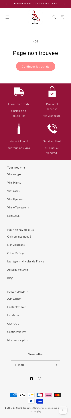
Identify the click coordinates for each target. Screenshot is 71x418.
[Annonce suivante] (64, 4)
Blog (10, 277)
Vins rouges (14, 174)
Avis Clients (14, 298)
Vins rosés (13, 191)
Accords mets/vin (18, 269)
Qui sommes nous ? (19, 236)
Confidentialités (16, 331)
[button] (7, 17)
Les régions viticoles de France (25, 261)
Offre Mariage (15, 253)
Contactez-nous (16, 307)
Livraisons (13, 315)
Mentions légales (17, 340)
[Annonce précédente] (7, 4)
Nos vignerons (16, 244)
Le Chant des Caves (23, 408)
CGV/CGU (13, 323)
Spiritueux (13, 215)
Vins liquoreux (16, 199)
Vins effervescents (18, 207)
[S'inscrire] (56, 365)
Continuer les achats (36, 66)
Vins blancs (14, 182)
